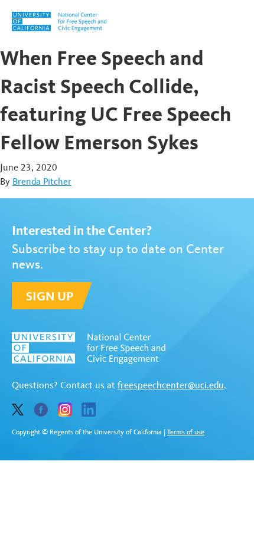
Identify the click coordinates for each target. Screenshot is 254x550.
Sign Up (49, 296)
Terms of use (185, 432)
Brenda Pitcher (41, 181)
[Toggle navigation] (235, 22)
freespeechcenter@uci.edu (171, 385)
